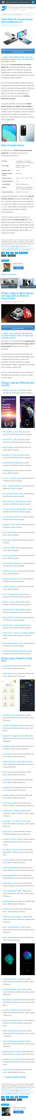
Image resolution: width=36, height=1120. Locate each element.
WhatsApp (10, 248)
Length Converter (9, 586)
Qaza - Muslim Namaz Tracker (14, 927)
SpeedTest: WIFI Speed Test (13, 463)
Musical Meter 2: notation (12, 617)
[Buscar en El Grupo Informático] (33, 2)
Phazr (5, 937)
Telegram (16, 248)
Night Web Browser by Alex (13, 643)
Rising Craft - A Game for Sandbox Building (18, 633)
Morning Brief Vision (10, 875)
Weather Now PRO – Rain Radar (14, 390)
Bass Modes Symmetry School (14, 1000)
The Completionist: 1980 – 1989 (14, 891)
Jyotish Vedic (7, 831)
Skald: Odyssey (8, 470)
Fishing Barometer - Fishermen (14, 979)
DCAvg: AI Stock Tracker (12, 525)
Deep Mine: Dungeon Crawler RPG (15, 736)
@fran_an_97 (16, 1109)
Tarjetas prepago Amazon (25, 2)
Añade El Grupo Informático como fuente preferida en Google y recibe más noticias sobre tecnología (19, 51)
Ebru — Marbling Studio (11, 486)
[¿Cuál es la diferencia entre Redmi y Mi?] (9, 277)
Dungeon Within (9, 746)
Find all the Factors (10, 571)
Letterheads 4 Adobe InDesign (14, 811)
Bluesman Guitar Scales (11, 1051)
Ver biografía (18, 268)
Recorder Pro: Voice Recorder (13, 455)
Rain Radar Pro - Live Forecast (14, 432)
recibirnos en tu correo (27, 248)
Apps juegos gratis (12, 2)
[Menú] (2, 1)
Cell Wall (6, 909)
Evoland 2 (6, 795)
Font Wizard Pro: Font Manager (14, 715)
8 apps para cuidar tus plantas (15, 1077)
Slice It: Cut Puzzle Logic (12, 478)
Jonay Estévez (5, 25)
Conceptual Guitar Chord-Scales (14, 989)
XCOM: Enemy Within (10, 868)
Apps (3, 1099)
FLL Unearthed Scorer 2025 (13, 494)
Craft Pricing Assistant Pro (12, 517)
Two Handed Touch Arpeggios (14, 1041)
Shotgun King (8, 901)
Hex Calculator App (10, 532)
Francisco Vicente (6, 301)
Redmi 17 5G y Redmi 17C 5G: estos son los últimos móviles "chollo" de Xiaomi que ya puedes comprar (17, 59)
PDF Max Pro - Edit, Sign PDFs (14, 439)
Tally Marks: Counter (10, 883)
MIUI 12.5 (27, 192)
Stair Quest (7, 754)
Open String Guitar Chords (12, 1020)
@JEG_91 (15, 265)
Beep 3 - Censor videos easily (13, 602)
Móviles (3, 255)
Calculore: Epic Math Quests (13, 725)
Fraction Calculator (10, 555)
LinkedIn (21, 265)
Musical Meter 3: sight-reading (14, 610)
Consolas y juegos (11, 1099)
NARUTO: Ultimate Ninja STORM (15, 917)
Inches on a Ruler (9, 548)
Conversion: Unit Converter (13, 849)
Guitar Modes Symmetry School (14, 1031)
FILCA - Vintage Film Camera (13, 594)
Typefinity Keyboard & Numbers (15, 651)
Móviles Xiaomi (12, 255)
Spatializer (7, 780)
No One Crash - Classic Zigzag (14, 625)
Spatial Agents (8, 447)
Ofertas (19, 1099)
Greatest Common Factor (12, 579)
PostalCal (6, 1070)
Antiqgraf (6, 787)
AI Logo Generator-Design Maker (15, 509)
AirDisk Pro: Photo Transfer (13, 839)
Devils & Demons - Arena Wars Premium (17, 762)
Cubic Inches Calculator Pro (13, 563)
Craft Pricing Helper (10, 803)
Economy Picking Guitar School (14, 1010)
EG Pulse (6, 860)
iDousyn (6, 666)
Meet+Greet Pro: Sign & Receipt (14, 501)
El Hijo (5, 772)
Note (5, 540)
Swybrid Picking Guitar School (14, 1059)
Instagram (4, 248)
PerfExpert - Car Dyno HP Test (14, 821)
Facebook (25, 246)
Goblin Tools (7, 673)
